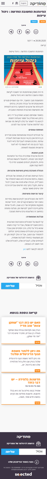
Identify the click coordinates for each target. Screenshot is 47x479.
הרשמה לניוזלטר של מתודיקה (21, 277)
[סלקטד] (23, 474)
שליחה (10, 286)
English (23, 3)
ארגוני (43, 21)
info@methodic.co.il (19, 469)
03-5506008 (15, 467)
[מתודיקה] (38, 3)
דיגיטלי (34, 21)
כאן (24, 249)
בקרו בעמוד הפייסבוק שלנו (21, 462)
